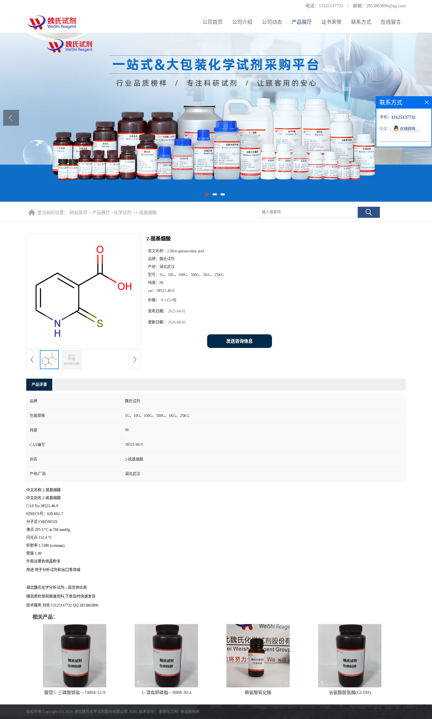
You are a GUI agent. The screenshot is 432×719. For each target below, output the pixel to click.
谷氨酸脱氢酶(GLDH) (350, 692)
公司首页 (212, 22)
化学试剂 (123, 212)
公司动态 (272, 22)
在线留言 (391, 22)
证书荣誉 (331, 22)
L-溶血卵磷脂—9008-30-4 (166, 692)
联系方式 (361, 22)
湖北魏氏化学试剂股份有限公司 (100, 712)
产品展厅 (302, 22)
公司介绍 (242, 22)
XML (133, 712)
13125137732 (331, 5)
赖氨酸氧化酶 (258, 692)
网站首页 (78, 212)
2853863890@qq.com (386, 5)
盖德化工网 (168, 712)
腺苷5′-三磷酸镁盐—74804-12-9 (74, 692)
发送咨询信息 (239, 341)
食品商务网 (190, 712)
